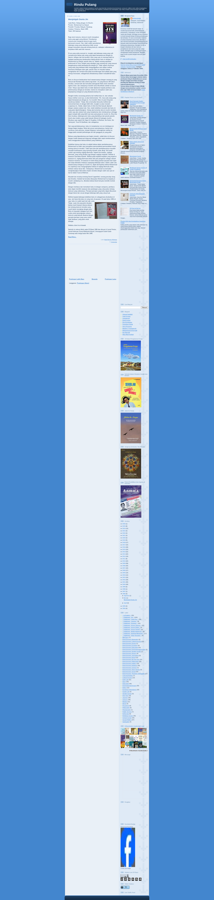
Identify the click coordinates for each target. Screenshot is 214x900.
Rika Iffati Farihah (128, 334)
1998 (123, 589)
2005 (123, 572)
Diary (124, 681)
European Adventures (129, 689)
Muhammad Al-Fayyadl (129, 330)
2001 (123, 582)
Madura (124, 701)
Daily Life (125, 679)
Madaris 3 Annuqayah (129, 328)
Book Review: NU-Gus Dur (130, 659)
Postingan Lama (110, 279)
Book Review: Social (129, 671)
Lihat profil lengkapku (129, 59)
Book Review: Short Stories (131, 669)
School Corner (127, 718)
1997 (123, 591)
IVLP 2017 (125, 695)
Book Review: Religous (110, 239)
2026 (123, 523)
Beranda (94, 279)
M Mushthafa (137, 18)
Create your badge (126, 868)
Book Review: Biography (130, 639)
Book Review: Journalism (130, 655)
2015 (123, 549)
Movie (124, 703)
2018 (123, 542)
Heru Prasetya (127, 326)
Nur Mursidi (126, 332)
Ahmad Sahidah (127, 314)
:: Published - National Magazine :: (133, 633)
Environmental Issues (129, 685)
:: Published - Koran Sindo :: (131, 627)
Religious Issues (127, 716)
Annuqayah (126, 318)
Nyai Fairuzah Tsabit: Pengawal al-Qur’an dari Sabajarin (137, 102)
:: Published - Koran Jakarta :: (131, 625)
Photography (126, 710)
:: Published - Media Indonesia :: (132, 631)
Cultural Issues (127, 677)
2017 (123, 545)
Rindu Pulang (85, 5)
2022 (123, 533)
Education (125, 683)
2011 (123, 558)
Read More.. (72, 237)
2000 (123, 584)
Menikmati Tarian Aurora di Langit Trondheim (138, 168)
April (125, 603)
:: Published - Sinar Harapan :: (131, 635)
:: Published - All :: (128, 617)
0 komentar (114, 242)
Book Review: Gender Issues (131, 651)
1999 (123, 586)
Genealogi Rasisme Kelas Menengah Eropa (138, 181)
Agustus (126, 595)
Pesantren (125, 705)
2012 (123, 556)
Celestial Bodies (127, 675)
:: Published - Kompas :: (130, 623)
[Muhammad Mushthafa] (128, 866)
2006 (123, 570)
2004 (123, 575)
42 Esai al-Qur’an (135, 208)
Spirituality (125, 722)
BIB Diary (125, 637)
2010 (123, 561)
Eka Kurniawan (127, 322)
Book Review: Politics (129, 663)
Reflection (125, 714)
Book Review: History (129, 653)
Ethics (124, 687)
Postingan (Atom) (83, 283)
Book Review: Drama (129, 643)
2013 (123, 554)
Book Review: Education (130, 647)
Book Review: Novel (128, 657)
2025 (123, 526)
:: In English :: (126, 615)
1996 (123, 593)
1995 (123, 606)
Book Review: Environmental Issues (133, 649)
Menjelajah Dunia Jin (78, 19)
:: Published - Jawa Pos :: (130, 619)
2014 (123, 551)
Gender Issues (127, 693)
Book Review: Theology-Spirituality (133, 673)
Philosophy (126, 707)
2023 (123, 531)
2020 (123, 538)
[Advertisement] (92, 261)
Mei (125, 598)
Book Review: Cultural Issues (131, 641)
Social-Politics (127, 720)
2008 (123, 565)
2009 (123, 563)
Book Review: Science (129, 667)
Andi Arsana (126, 316)
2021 (123, 535)
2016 (123, 547)
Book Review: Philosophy (130, 661)
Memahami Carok (135, 156)
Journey (125, 697)
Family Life (125, 691)
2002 (123, 579)
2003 (123, 577)
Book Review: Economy (130, 645)
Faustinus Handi (127, 324)
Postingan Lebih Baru (76, 279)
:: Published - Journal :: (129, 621)
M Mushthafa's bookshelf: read (134, 726)
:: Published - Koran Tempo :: (131, 629)
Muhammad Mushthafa (127, 827)
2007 (123, 568)
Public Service (127, 712)
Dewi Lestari (126, 320)
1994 (123, 608)
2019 (123, 540)
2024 (123, 528)
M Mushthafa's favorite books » (138, 750)
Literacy (125, 699)
